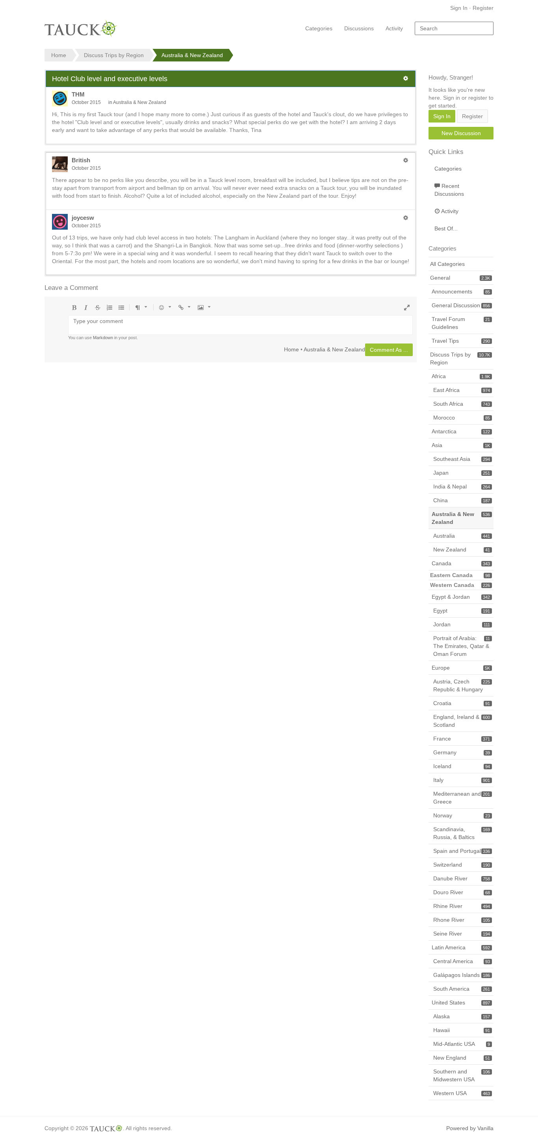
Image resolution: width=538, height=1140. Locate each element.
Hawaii (461, 1030)
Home (291, 349)
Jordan (461, 624)
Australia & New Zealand (139, 102)
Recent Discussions (449, 190)
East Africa (461, 390)
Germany (461, 752)
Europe (461, 668)
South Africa (461, 404)
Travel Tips (461, 341)
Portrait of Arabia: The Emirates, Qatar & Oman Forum (461, 646)
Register (483, 8)
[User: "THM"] (60, 98)
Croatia (461, 703)
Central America (461, 961)
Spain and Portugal (461, 851)
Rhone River (461, 920)
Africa (461, 376)
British (81, 160)
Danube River (461, 878)
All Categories (447, 264)
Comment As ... (389, 350)
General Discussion (461, 305)
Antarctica (461, 431)
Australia (461, 536)
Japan (461, 473)
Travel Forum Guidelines (461, 323)
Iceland (461, 766)
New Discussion (461, 133)
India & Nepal (461, 486)
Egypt (461, 610)
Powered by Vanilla (469, 1128)
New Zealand (461, 549)
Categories (318, 28)
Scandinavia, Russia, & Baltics (461, 833)
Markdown (103, 337)
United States (461, 1002)
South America (461, 989)
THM (78, 94)
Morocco (461, 417)
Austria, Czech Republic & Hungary (461, 685)
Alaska (461, 1016)
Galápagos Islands (461, 975)
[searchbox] (454, 28)
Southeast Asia (461, 459)
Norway (461, 815)
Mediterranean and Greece (461, 798)
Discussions (359, 28)
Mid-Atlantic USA (461, 1044)
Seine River (461, 933)
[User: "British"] (60, 164)
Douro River (461, 892)
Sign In (459, 8)
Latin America (461, 947)
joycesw (83, 217)
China (461, 500)
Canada (461, 563)
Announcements (461, 291)
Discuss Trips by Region (460, 358)
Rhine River (461, 906)
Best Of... (446, 228)
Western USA (461, 1093)
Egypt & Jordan (461, 597)
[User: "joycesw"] (60, 222)
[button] (405, 78)
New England (461, 1058)
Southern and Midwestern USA (461, 1075)
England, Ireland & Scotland (461, 721)
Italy (461, 780)
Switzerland (461, 864)
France (461, 738)
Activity (394, 28)
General (460, 278)
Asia (461, 445)
